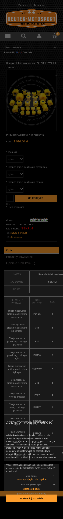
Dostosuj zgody (31, 489)
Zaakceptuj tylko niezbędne (32, 479)
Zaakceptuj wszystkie (31, 498)
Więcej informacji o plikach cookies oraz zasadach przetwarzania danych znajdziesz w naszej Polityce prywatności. (30, 468)
